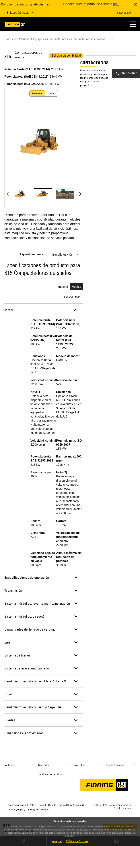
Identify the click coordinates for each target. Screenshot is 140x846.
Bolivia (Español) (38, 805)
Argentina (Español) (18, 805)
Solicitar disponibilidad (66, 55)
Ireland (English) (17, 809)
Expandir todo (72, 297)
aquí (116, 4)
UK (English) (33, 809)
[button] (133, 24)
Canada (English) (57, 805)
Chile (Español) (75, 805)
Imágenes (37, 93)
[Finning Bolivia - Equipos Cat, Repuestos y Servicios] (15, 25)
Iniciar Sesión (123, 12)
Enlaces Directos (18, 12)
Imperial (63, 286)
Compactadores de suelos (28, 55)
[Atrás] (7, 194)
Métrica (76, 286)
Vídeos (52, 93)
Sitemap (45, 809)
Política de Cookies (77, 841)
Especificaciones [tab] (31, 254)
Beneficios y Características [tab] (70, 254)
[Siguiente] (80, 194)
